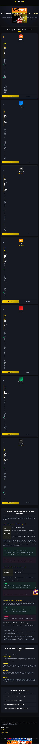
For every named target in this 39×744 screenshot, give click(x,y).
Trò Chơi (22, 4)
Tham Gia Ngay (11, 96)
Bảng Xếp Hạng (8, 4)
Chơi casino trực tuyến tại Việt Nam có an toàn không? (15, 696)
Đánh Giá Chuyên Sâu (4, 732)
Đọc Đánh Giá (28, 96)
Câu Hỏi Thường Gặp (30, 4)
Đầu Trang (2, 729)
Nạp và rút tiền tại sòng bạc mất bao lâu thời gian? (14, 704)
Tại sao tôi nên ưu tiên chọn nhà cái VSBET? (13, 700)
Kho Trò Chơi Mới (4, 734)
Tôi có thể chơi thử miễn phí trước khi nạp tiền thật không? (16, 708)
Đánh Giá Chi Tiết (15, 4)
